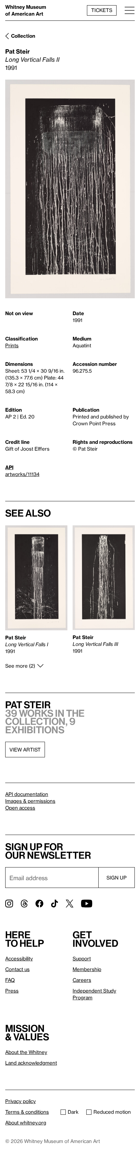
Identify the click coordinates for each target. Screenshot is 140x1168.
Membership (87, 969)
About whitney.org (25, 1122)
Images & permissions (30, 801)
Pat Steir (17, 51)
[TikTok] (54, 903)
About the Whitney (26, 1052)
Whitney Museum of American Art (25, 10)
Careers (82, 980)
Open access (20, 808)
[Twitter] (69, 903)
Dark (73, 1112)
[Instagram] (9, 903)
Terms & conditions (27, 1112)
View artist (25, 749)
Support (82, 958)
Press (12, 991)
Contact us (17, 969)
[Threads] (24, 903)
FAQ (10, 980)
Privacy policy (20, 1101)
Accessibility (19, 958)
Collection (23, 36)
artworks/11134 (22, 474)
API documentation (26, 794)
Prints (12, 345)
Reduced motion (112, 1112)
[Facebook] (39, 903)
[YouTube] (86, 903)
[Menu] (129, 10)
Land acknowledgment (31, 1063)
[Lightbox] (70, 189)
